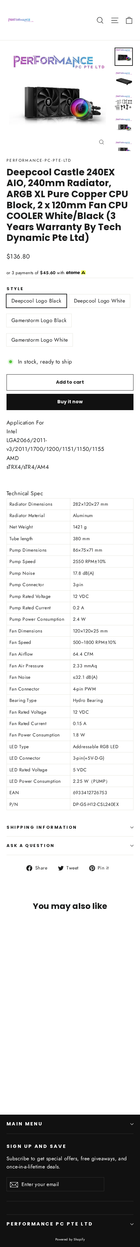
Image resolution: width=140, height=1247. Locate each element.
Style (15, 288)
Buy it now (70, 401)
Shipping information (42, 827)
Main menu (24, 1124)
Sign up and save (36, 1146)
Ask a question (31, 845)
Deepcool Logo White (99, 300)
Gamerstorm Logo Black (38, 320)
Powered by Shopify (70, 1239)
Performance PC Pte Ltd (50, 1224)
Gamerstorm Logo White (39, 340)
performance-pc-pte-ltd (39, 160)
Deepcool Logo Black (36, 300)
